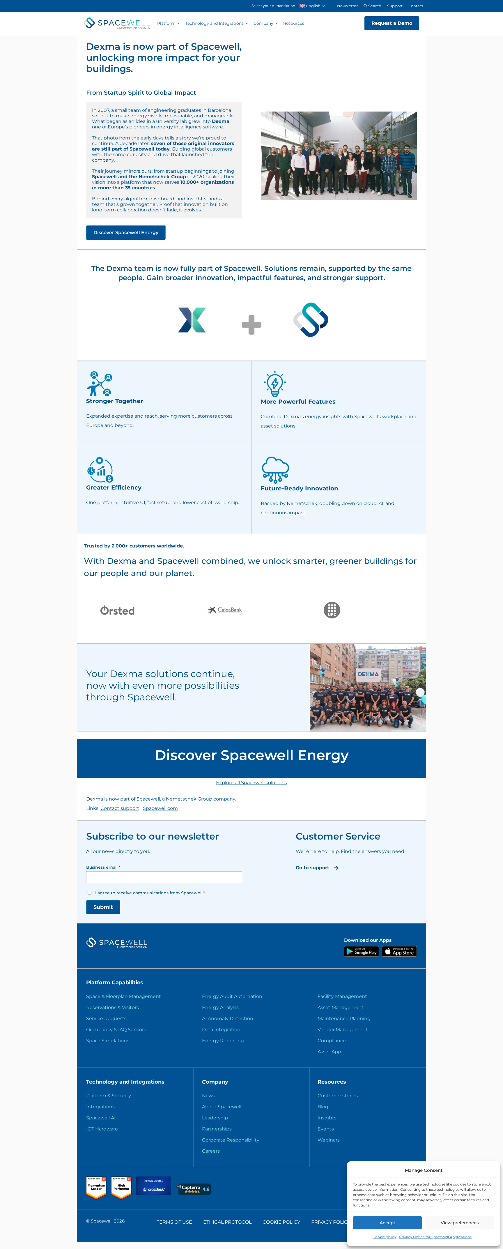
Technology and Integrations (214, 23)
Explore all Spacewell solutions (251, 782)
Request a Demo (391, 23)
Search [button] (374, 5)
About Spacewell (221, 1107)
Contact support (119, 808)
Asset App (329, 1051)
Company (263, 23)
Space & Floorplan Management (123, 996)
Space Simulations (107, 1040)
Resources (293, 23)
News (208, 1095)
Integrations (100, 1107)
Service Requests (106, 1018)
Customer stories (338, 1095)
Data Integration (221, 1029)
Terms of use (174, 1222)
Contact (415, 5)
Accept (387, 1222)
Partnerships (217, 1129)
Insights (327, 1118)
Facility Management (342, 996)
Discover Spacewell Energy (125, 232)
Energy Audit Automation (232, 996)
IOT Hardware (102, 1129)
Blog (323, 1107)
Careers (211, 1151)
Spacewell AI (101, 1118)
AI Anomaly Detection (227, 1018)
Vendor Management (343, 1029)
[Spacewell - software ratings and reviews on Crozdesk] (154, 1193)
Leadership (215, 1118)
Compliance (332, 1040)
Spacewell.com (160, 808)
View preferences (460, 1222)
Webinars (329, 1140)
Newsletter (347, 5)
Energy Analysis (220, 1007)
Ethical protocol (227, 1222)
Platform (166, 23)
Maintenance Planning (344, 1018)
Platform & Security (108, 1095)
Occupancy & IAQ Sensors (116, 1029)
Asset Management (341, 1007)
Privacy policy (330, 1222)
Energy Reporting (223, 1040)
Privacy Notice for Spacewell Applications (435, 1237)
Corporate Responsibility (230, 1140)
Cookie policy (384, 1237)
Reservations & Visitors (112, 1007)
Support (395, 5)
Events (326, 1129)
